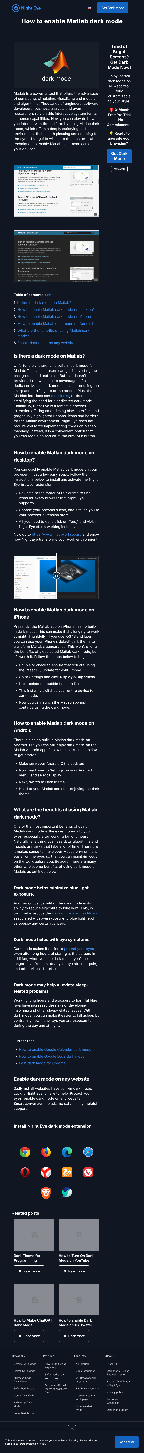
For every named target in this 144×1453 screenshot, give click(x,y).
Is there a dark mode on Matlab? (44, 303)
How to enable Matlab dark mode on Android (55, 324)
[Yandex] (46, 1173)
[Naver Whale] (67, 1193)
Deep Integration (85, 1370)
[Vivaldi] (88, 1172)
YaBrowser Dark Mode (23, 1404)
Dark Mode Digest (117, 1409)
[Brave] (46, 1194)
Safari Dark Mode (24, 1388)
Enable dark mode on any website (46, 343)
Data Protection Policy (32, 1443)
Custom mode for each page (86, 1397)
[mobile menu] (76, 8)
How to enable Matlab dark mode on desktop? (56, 310)
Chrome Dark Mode (25, 1363)
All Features (82, 1363)
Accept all (126, 1442)
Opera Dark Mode (24, 1395)
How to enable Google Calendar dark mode (55, 1049)
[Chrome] (25, 1152)
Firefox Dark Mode (24, 1370)
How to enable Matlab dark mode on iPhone (54, 317)
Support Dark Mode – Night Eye (118, 1383)
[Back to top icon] (72, 1428)
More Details (119, 169)
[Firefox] (46, 1152)
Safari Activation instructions (54, 1376)
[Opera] (25, 1172)
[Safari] (88, 1152)
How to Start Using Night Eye (55, 1365)
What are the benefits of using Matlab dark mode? (53, 333)
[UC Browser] (67, 1172)
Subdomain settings (87, 1388)
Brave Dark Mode (24, 1413)
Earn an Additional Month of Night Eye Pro (56, 1389)
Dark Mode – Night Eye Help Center (118, 1372)
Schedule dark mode (84, 1408)
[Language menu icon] (90, 8)
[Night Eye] (26, 8)
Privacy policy (115, 1392)
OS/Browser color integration (86, 1379)
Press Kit (112, 1363)
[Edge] (67, 1152)
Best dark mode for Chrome (42, 1063)
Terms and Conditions (113, 1401)
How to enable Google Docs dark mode (52, 1056)
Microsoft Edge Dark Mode (22, 1379)
